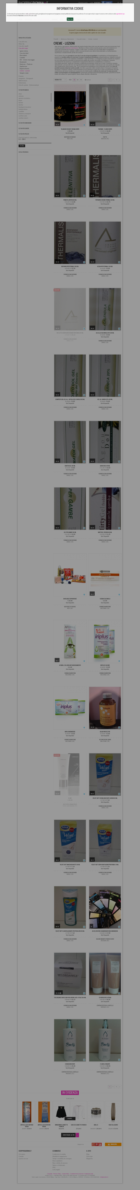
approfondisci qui (120, 14)
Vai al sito (70, 19)
